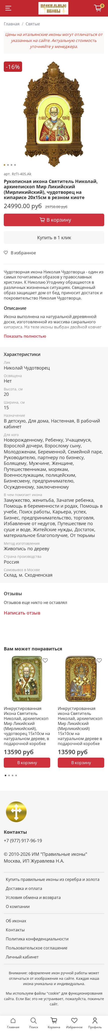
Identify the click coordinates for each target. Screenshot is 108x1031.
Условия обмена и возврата (33, 897)
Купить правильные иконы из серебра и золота (52, 879)
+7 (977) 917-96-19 (23, 840)
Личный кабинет (22, 957)
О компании (18, 906)
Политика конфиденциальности (37, 939)
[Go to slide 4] (15, 165)
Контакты (15, 930)
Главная (12, 24)
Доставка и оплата (24, 888)
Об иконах (16, 921)
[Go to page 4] (16, 775)
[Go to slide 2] (8, 165)
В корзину (27, 762)
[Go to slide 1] (4, 165)
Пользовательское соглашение (36, 948)
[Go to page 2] (9, 775)
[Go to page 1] (5, 775)
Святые (33, 24)
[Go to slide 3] (11, 165)
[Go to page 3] (12, 775)
